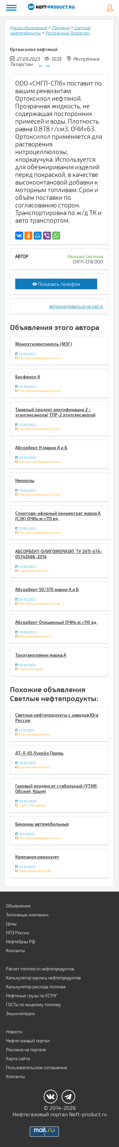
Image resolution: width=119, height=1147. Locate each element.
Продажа (60, 27)
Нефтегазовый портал (28, 1040)
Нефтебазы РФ (20, 941)
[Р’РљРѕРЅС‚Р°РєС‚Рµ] (19, 236)
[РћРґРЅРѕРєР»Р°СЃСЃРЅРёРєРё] (28, 236)
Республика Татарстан (67, 32)
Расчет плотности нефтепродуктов (40, 968)
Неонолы (24, 480)
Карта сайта (18, 1058)
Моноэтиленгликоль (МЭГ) (43, 344)
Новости (14, 1031)
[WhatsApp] (56, 236)
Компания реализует (37, 856)
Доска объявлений (28, 27)
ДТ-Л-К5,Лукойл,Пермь (39, 753)
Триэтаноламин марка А (40, 655)
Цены (11, 923)
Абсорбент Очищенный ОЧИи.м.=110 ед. (56, 622)
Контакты (15, 950)
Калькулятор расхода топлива (35, 986)
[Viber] (47, 236)
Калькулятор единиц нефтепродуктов (43, 977)
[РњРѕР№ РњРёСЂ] (38, 236)
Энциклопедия (20, 1013)
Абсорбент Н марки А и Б (41, 447)
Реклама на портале (26, 1049)
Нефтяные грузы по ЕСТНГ (32, 995)
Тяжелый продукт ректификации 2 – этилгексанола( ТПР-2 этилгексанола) (55, 412)
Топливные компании (27, 914)
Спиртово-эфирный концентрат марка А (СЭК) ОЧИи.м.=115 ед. (57, 516)
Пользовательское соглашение (36, 1067)
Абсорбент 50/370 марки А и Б (47, 589)
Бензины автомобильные (42, 824)
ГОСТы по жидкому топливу (33, 1004)
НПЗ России (17, 932)
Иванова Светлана (85, 256)
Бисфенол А (27, 376)
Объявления (18, 905)
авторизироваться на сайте (76, 306)
